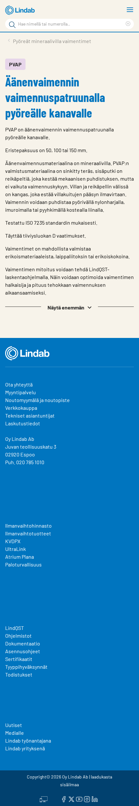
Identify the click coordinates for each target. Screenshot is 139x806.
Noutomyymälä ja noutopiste (37, 400)
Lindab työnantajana (28, 740)
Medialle (14, 733)
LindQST (14, 628)
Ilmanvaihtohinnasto (28, 525)
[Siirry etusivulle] (21, 10)
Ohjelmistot (19, 635)
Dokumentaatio (22, 643)
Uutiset (13, 725)
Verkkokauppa (21, 408)
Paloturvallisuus (23, 564)
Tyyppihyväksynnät (26, 667)
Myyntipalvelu (20, 392)
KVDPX (12, 541)
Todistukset (18, 674)
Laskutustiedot (22, 423)
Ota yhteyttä (19, 384)
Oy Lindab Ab (19, 439)
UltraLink (15, 549)
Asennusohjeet (22, 651)
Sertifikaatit (18, 659)
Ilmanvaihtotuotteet (28, 533)
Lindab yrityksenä (25, 748)
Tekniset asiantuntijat (30, 415)
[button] (69, 307)
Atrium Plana (19, 557)
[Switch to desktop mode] (44, 798)
